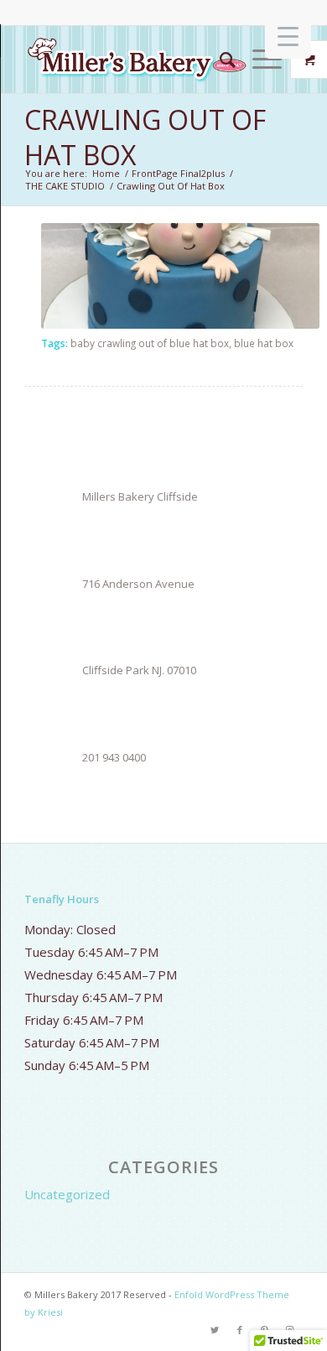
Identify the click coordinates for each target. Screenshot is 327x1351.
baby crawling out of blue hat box (149, 343)
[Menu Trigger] (288, 36)
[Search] (219, 59)
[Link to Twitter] (214, 1330)
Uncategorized (67, 1194)
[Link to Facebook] (239, 1330)
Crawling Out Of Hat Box (145, 137)
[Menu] (259, 59)
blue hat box (263, 343)
